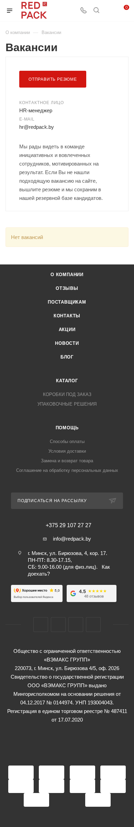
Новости (67, 343)
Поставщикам (67, 302)
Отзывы (67, 288)
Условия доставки (67, 451)
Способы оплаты (67, 441)
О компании (67, 274)
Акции (67, 329)
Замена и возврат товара (67, 460)
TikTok (93, 624)
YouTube (75, 624)
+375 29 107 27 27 (68, 525)
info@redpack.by (72, 539)
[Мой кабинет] (109, 11)
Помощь (67, 427)
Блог (67, 357)
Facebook (40, 624)
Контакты (67, 315)
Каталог (67, 380)
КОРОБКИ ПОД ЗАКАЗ (67, 394)
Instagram (58, 624)
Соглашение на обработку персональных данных (67, 470)
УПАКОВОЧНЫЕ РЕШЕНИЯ (67, 404)
